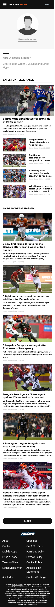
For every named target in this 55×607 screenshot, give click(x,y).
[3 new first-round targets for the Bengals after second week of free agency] (27, 238)
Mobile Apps (9, 551)
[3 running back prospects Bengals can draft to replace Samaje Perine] (27, 175)
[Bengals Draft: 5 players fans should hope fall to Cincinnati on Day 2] (27, 144)
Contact (7, 546)
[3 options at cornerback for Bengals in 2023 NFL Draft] (27, 160)
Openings (31, 540)
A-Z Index (7, 577)
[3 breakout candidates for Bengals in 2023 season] (27, 110)
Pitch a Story (9, 556)
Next (27, 520)
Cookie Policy (34, 562)
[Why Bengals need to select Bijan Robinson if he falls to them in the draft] (27, 191)
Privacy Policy (34, 556)
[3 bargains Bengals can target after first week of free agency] (27, 338)
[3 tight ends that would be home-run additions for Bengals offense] (27, 288)
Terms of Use (10, 562)
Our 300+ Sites (34, 546)
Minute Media (17, 585)
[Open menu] (4, 4)
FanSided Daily (35, 551)
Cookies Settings (36, 577)
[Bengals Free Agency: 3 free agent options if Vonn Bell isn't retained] (27, 387)
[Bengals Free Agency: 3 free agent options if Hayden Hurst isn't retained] (27, 485)
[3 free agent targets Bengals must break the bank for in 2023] (27, 436)
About (5, 540)
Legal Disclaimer (12, 567)
